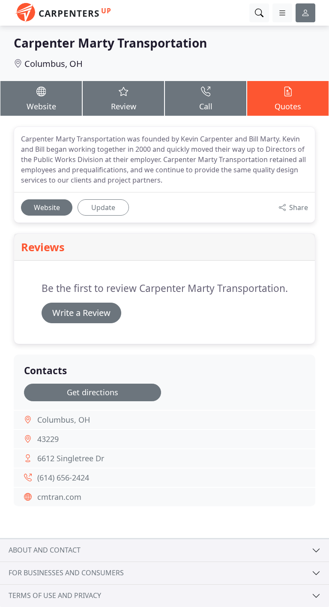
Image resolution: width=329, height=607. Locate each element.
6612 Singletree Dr (70, 458)
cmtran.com (59, 497)
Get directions (92, 392)
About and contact (45, 550)
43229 (48, 439)
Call (205, 106)
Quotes (288, 106)
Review (123, 106)
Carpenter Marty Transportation (110, 43)
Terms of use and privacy (55, 595)
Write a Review (81, 313)
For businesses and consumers (66, 572)
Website (41, 106)
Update (103, 207)
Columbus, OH (53, 63)
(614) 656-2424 (63, 477)
